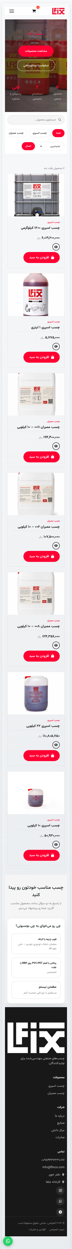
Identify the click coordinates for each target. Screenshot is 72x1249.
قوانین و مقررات (37, 1229)
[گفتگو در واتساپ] (8, 1241)
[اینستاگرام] (60, 1190)
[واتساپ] (60, 1201)
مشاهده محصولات (36, 51)
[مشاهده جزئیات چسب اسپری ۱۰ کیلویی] (56, 844)
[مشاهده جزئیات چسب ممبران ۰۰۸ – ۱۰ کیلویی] (56, 645)
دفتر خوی (54, 1174)
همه (58, 133)
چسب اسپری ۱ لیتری (45, 327)
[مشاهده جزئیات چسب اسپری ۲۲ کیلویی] (56, 745)
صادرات (60, 1137)
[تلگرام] (60, 1212)
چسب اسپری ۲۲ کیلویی (43, 726)
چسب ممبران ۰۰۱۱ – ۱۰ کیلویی (38, 427)
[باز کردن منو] (11, 11)
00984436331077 (53, 1160)
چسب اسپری (40, 133)
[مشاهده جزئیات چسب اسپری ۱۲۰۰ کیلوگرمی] (56, 246)
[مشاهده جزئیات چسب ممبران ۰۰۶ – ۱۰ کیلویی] (56, 545)
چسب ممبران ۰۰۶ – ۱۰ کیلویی (39, 526)
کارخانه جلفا (53, 1182)
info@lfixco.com (53, 1167)
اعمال (28, 146)
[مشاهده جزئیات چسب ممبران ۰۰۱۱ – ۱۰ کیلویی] (56, 446)
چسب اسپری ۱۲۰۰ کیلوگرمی (40, 228)
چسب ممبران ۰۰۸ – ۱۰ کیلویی (38, 626)
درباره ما (60, 1116)
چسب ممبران (16, 133)
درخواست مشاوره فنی (36, 65)
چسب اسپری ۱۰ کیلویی (43, 825)
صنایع (61, 1123)
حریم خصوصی (57, 1229)
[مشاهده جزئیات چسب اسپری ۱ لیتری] (56, 346)
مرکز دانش (58, 1130)
